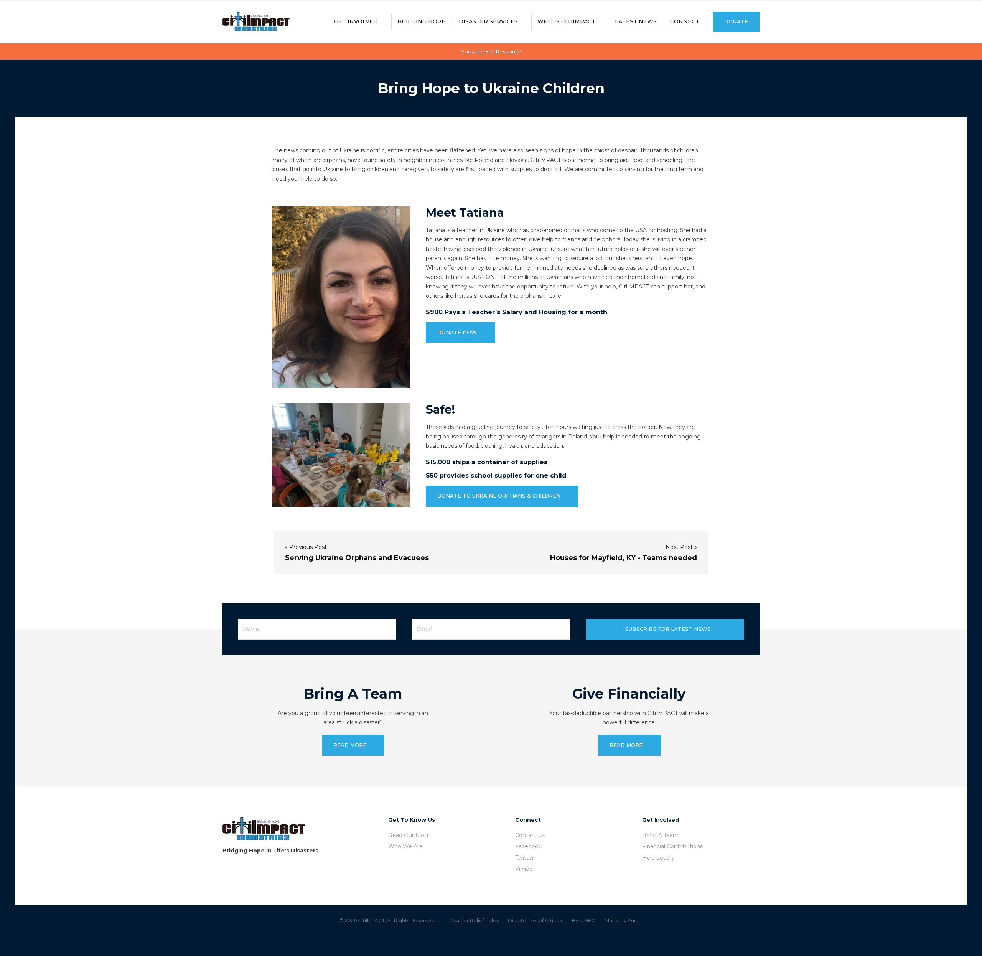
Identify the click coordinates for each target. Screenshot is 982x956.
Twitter (524, 857)
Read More (349, 745)
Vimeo (524, 868)
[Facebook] (480, 938)
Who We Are (405, 846)
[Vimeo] (502, 938)
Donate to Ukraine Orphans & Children (498, 496)
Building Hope (421, 21)
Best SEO (584, 920)
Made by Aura (622, 920)
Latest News (636, 21)
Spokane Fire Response (491, 51)
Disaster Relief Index (473, 920)
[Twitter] (491, 938)
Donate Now (457, 332)
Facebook (528, 846)
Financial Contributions (672, 846)
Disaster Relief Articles (535, 920)
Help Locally (658, 857)
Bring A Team (660, 835)
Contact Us (530, 835)
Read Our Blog (408, 835)
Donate (736, 21)
